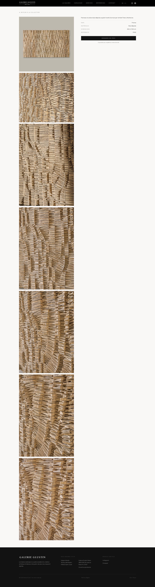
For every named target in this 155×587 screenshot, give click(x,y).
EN (125, 3)
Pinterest (105, 563)
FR (122, 3)
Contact (112, 3)
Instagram (106, 560)
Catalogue (78, 3)
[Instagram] (132, 3)
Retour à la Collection (30, 12)
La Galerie (66, 3)
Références (100, 3)
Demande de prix (108, 38)
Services (89, 3)
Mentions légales (85, 577)
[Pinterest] (135, 3)
